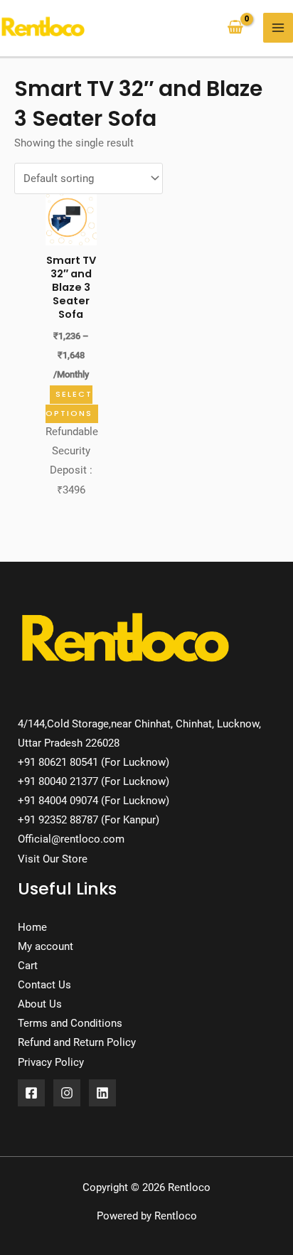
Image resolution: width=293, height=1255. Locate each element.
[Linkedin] (102, 1092)
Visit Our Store (52, 859)
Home (32, 927)
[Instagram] (66, 1092)
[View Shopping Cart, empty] (235, 28)
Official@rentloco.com (71, 839)
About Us (40, 1004)
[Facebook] (31, 1092)
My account (45, 946)
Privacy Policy (51, 1062)
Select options (69, 404)
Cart (28, 965)
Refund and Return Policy (77, 1042)
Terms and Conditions (70, 1023)
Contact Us (44, 984)
